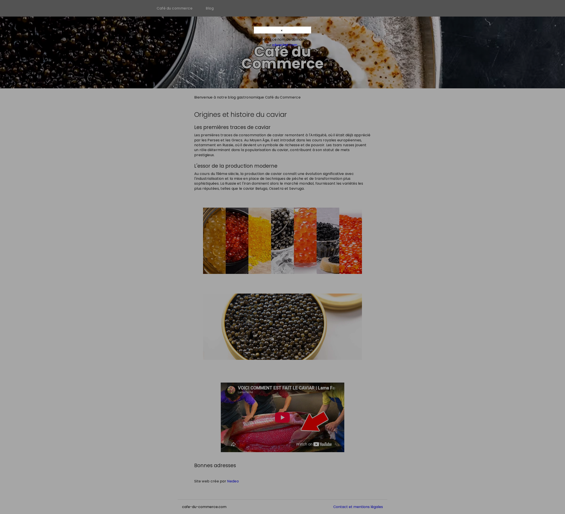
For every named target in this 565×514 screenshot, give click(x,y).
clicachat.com (284, 44)
